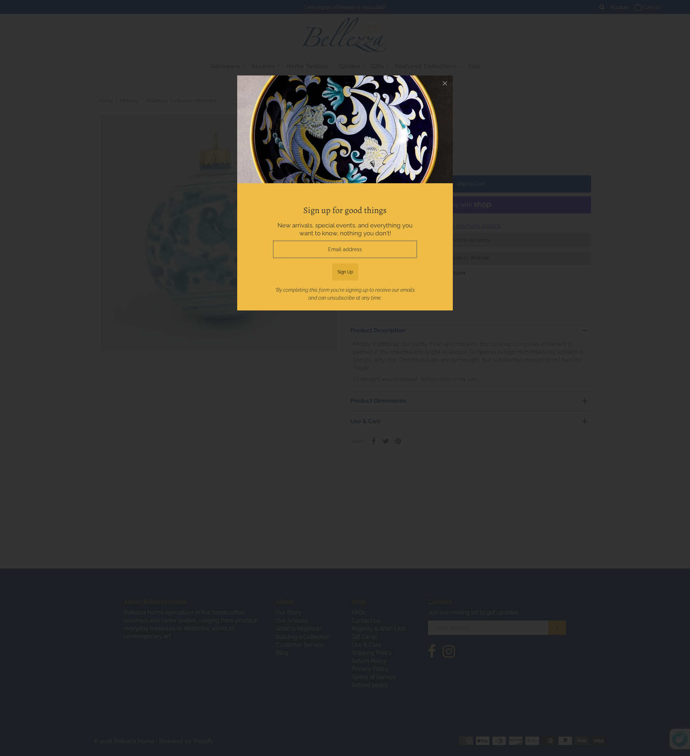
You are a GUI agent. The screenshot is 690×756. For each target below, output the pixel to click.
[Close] (445, 83)
